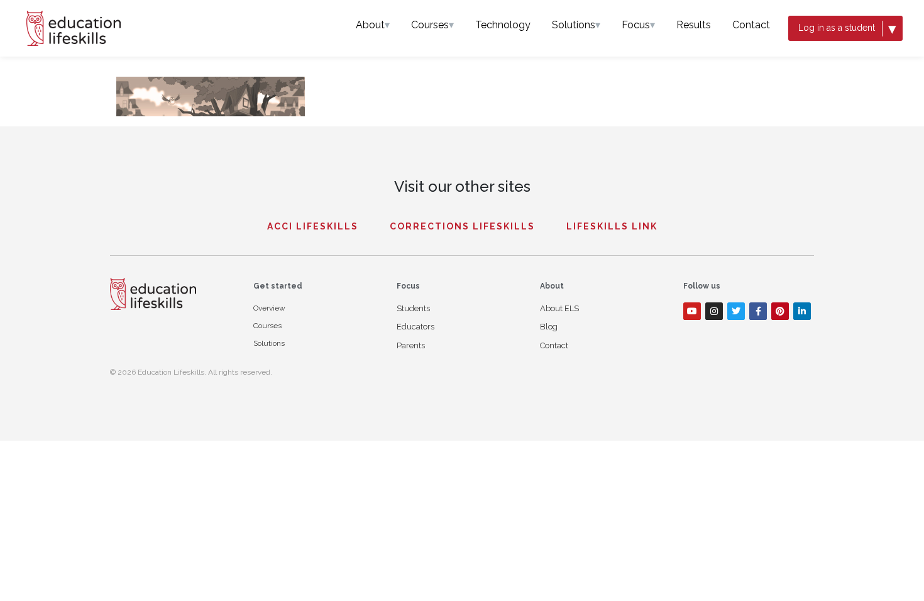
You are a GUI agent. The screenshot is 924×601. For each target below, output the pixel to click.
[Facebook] (758, 311)
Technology (503, 25)
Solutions (576, 25)
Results (693, 25)
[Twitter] (736, 311)
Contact (751, 25)
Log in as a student (847, 28)
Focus (638, 25)
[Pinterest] (780, 311)
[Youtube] (692, 311)
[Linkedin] (802, 311)
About (373, 25)
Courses (432, 25)
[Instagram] (714, 311)
